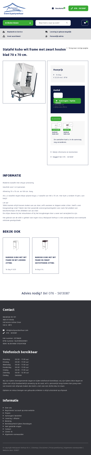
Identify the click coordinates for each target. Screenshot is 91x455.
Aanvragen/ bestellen (13, 416)
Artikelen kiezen (12, 23)
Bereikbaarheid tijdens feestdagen (18, 424)
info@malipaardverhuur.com (17, 330)
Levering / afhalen (12, 418)
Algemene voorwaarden (14, 434)
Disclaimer (44, 448)
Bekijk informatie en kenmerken (65, 152)
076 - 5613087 (68, 157)
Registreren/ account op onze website (20, 410)
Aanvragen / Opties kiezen (65, 102)
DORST (16, 450)
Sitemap (35, 448)
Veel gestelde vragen (13, 426)
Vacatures (60, 8)
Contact (8, 429)
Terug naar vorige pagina (78, 48)
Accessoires (56, 119)
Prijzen (7, 413)
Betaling (8, 421)
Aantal (56, 90)
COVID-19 (8, 432)
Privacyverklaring (56, 448)
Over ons (8, 408)
